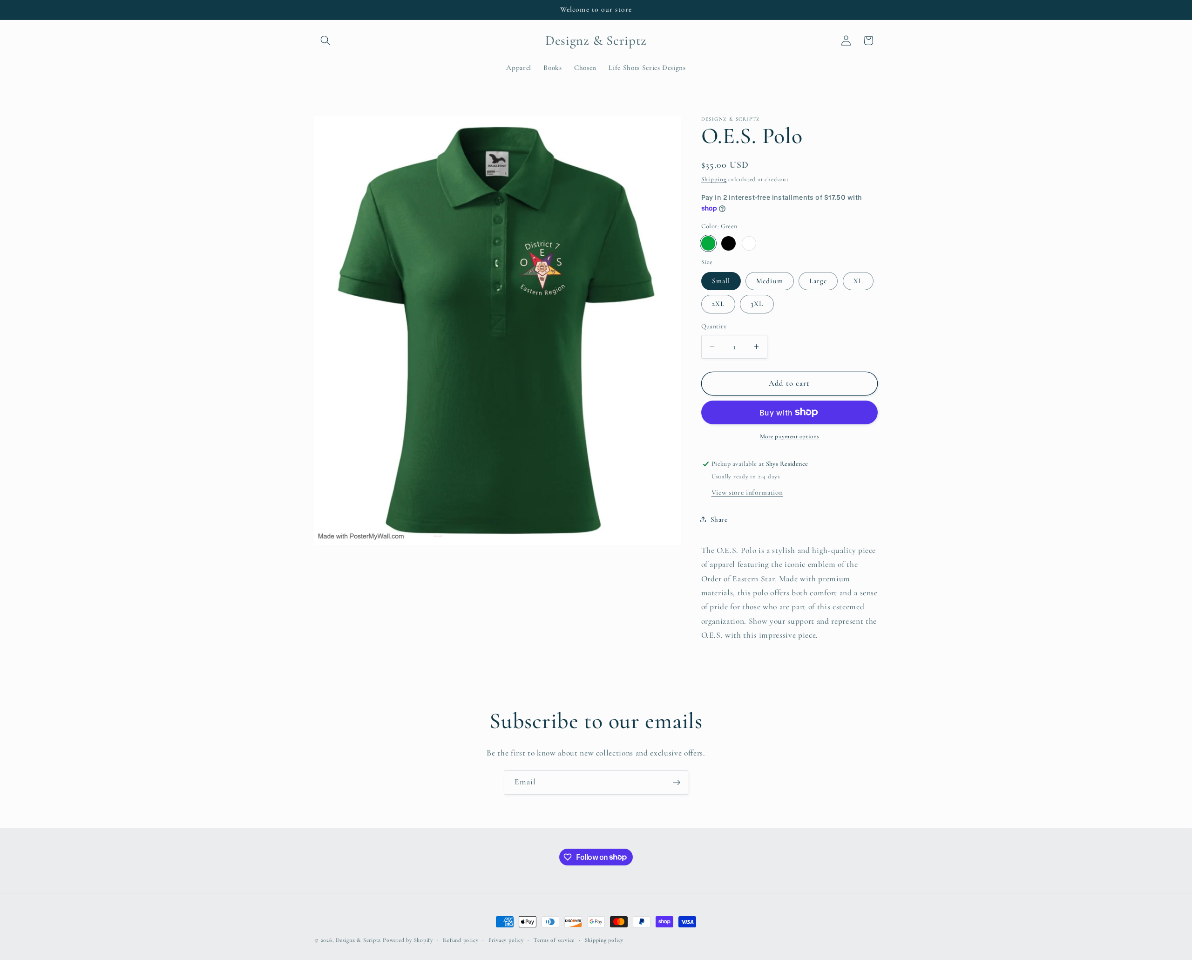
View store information (747, 492)
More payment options (789, 436)
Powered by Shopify (408, 940)
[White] (749, 243)
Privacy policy (506, 940)
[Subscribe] (676, 782)
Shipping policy (604, 940)
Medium (769, 280)
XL (858, 280)
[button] (325, 40)
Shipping (714, 179)
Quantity (714, 326)
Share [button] (719, 519)
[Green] (708, 243)
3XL (757, 304)
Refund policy (460, 940)
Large (818, 280)
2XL (718, 304)
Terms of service (554, 940)
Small (721, 280)
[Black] (728, 243)
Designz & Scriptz (358, 940)
